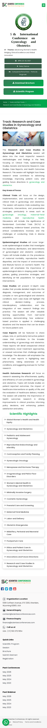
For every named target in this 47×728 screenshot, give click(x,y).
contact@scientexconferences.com (19, 614)
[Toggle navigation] (43, 5)
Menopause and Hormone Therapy (23, 467)
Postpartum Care (15, 541)
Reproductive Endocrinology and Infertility (22, 446)
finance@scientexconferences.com (19, 622)
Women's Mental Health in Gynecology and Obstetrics (20, 484)
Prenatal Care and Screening (20, 505)
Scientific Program (24, 91)
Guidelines (8, 725)
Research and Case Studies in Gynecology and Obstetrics (20, 564)
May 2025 (7, 675)
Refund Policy (18, 722)
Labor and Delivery (15, 518)
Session (6, 647)
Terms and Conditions (33, 722)
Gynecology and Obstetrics (20, 429)
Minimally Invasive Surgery (19, 492)
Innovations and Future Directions (22, 557)
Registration (8, 658)
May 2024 (7, 679)
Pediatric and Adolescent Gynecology (18, 437)
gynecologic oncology (14, 214)
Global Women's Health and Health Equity (23, 421)
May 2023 (7, 683)
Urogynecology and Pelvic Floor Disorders (21, 475)
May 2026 (7, 672)
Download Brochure (24, 83)
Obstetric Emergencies (17, 525)
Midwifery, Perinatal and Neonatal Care (22, 533)
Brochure (7, 651)
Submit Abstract (10, 655)
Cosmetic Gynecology (17, 499)
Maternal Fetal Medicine (18, 512)
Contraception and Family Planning (23, 454)
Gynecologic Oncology (17, 460)
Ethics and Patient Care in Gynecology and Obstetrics (20, 549)
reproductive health (33, 218)
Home (5, 102)
